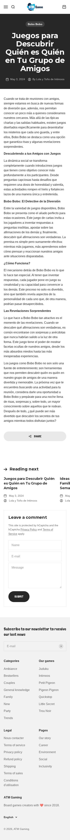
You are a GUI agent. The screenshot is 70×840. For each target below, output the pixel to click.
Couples (9, 682)
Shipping (10, 766)
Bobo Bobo (35, 24)
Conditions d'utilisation (11, 783)
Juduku (44, 668)
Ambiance (10, 668)
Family (8, 696)
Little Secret (47, 704)
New (7, 704)
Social (43, 759)
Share (37, 436)
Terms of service (14, 745)
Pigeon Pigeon (49, 690)
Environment (47, 752)
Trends (8, 718)
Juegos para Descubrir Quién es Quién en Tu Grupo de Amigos (29, 483)
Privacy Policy (29, 529)
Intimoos (44, 675)
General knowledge (17, 690)
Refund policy (13, 759)
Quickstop (45, 696)
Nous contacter (14, 738)
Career (43, 745)
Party (7, 711)
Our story (45, 738)
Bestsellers (11, 675)
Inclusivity (45, 766)
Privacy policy (13, 752)
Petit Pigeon (47, 682)
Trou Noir (45, 711)
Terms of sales (13, 773)
